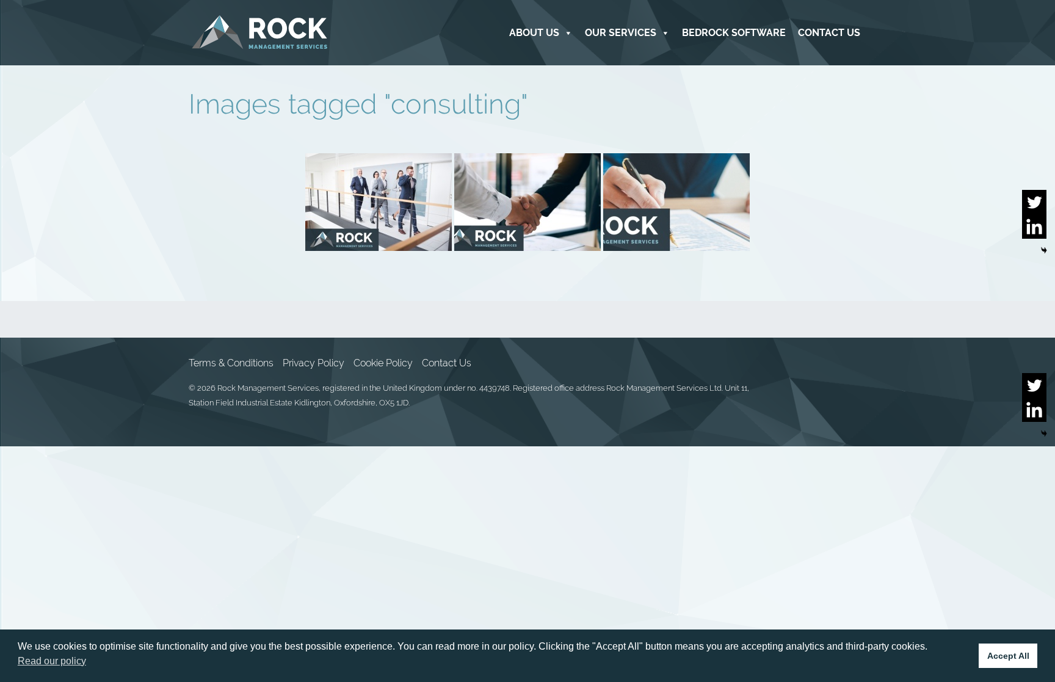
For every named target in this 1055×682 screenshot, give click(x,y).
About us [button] (534, 32)
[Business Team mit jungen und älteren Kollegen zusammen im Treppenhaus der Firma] (378, 202)
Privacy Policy (313, 363)
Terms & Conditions (231, 363)
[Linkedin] (1034, 226)
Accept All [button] (1008, 656)
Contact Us (829, 32)
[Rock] (260, 32)
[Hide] (1044, 250)
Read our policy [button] (52, 661)
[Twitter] (1034, 202)
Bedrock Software (734, 32)
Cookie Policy (383, 363)
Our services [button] (620, 32)
